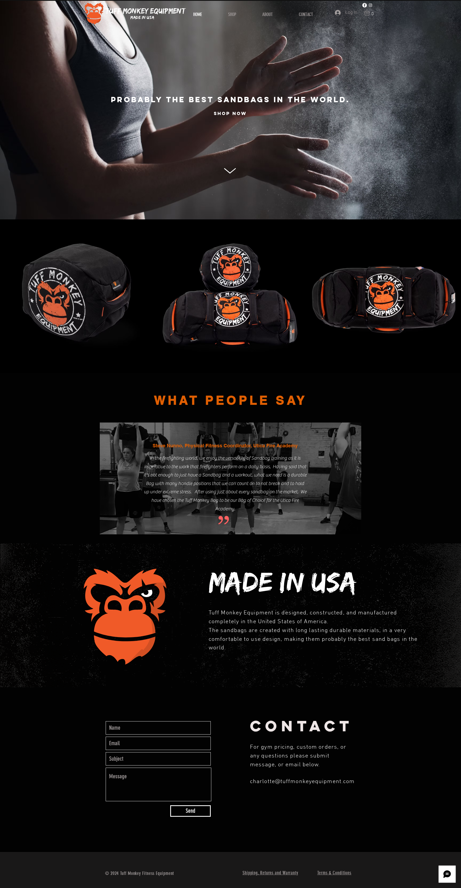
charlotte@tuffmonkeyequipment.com (302, 781)
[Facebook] (364, 5)
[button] (370, 12)
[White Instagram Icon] (370, 5)
